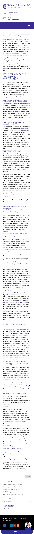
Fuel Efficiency (7, 492)
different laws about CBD (16, 287)
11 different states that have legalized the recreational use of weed (16, 241)
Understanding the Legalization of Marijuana (15, 207)
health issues (25, 130)
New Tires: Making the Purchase (12, 489)
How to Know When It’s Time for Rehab (16, 34)
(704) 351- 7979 (12, 14)
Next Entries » (27, 474)
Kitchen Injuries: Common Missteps (12, 484)
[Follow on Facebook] (4, 525)
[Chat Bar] (17, 532)
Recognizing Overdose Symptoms (14, 324)
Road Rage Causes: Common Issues (13, 487)
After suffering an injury (9, 329)
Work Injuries (19, 326)
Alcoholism (15, 36)
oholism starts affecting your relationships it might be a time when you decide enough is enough (15, 53)
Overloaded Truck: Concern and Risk (13, 494)
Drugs (20, 36)
